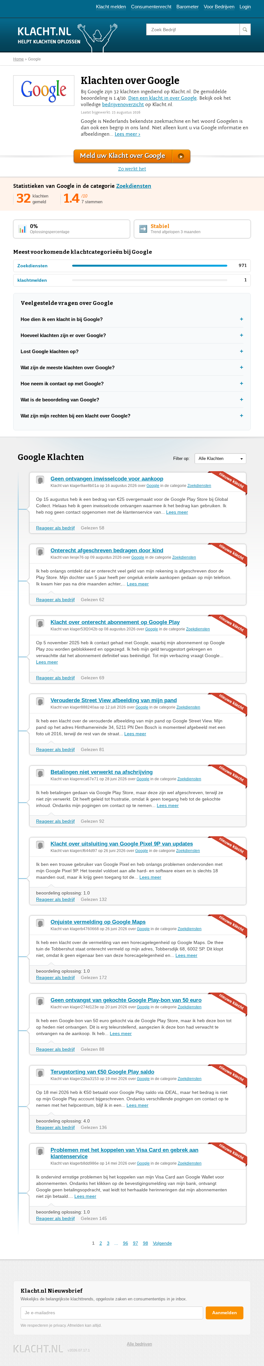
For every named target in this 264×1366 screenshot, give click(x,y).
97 (135, 1243)
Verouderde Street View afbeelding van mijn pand (114, 700)
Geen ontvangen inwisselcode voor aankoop (107, 479)
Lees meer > (127, 134)
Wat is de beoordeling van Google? (60, 399)
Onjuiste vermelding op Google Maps (98, 922)
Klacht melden (111, 6)
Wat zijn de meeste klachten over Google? (68, 367)
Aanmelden (224, 1312)
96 (125, 1243)
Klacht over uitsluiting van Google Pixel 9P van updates (122, 844)
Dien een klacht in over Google (162, 98)
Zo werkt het (132, 169)
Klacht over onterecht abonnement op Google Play (115, 622)
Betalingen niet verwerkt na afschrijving (102, 772)
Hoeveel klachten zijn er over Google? (63, 335)
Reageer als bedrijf (55, 527)
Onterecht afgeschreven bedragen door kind (107, 550)
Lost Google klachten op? (50, 351)
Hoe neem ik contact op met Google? (62, 383)
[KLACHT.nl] (68, 37)
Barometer (187, 6)
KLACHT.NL (38, 1349)
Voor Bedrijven (219, 6)
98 (145, 1243)
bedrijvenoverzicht (123, 104)
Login (245, 6)
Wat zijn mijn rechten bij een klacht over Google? (75, 415)
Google (34, 59)
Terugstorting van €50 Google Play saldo (102, 1072)
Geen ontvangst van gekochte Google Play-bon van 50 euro (126, 1000)
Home (18, 59)
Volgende (162, 1243)
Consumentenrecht (151, 6)
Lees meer (177, 512)
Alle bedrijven (139, 1344)
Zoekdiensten (133, 186)
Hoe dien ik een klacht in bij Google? (62, 319)
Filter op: (181, 458)
